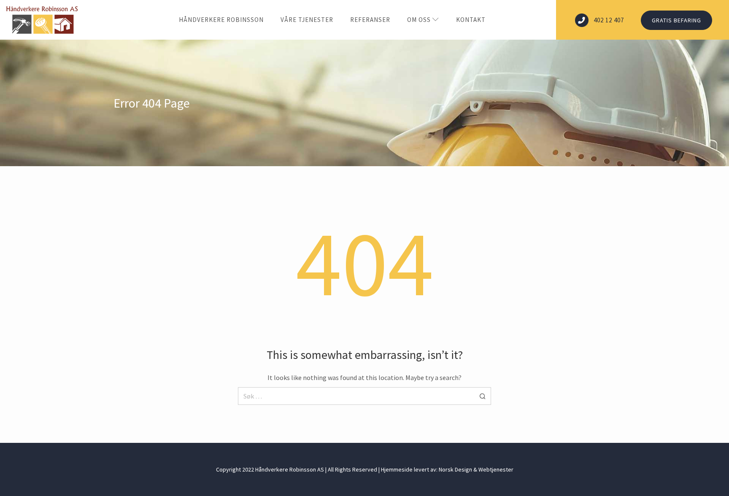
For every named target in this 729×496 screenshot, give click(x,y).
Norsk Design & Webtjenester (476, 469)
